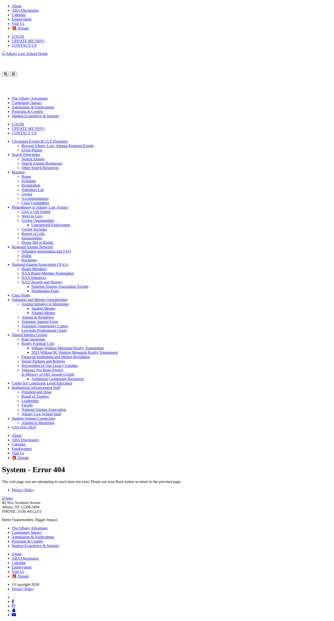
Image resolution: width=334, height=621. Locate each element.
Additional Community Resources (57, 379)
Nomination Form (45, 291)
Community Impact (27, 103)
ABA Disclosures (25, 10)
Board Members (34, 269)
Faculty (27, 405)
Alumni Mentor (43, 313)
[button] (13, 74)
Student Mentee (43, 308)
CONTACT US (24, 45)
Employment (22, 19)
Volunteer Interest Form (40, 322)
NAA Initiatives (34, 278)
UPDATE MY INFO (28, 41)
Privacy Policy (23, 490)
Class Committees (35, 203)
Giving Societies (34, 229)
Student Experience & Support (35, 116)
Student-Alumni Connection (33, 418)
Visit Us (18, 23)
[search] (5, 74)
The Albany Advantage (30, 98)
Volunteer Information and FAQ (46, 251)
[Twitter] (13, 597)
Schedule (29, 181)
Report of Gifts (33, 234)
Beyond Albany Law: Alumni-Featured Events (58, 146)
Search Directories (26, 154)
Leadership (30, 401)
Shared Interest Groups (29, 335)
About (17, 6)
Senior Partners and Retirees (43, 361)
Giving (27, 194)
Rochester (29, 260)
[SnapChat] (14, 610)
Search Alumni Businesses (42, 163)
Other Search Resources (40, 168)
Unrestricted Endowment (50, 225)
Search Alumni (33, 159)
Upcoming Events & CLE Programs (40, 141)
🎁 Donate (20, 28)
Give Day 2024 (24, 427)
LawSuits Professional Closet (44, 330)
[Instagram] (13, 606)
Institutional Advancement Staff (36, 387)
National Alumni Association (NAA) (40, 264)
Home (26, 176)
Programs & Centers (27, 111)
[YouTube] (14, 615)
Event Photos (32, 150)
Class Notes (21, 295)
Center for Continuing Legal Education (42, 383)
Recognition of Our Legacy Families (50, 366)
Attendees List (33, 190)
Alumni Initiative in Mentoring (45, 304)
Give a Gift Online (36, 212)
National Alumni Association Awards (60, 286)
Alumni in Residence (38, 317)
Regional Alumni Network (32, 247)
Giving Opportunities (38, 220)
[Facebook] (13, 602)
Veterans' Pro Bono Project (48, 372)
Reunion (18, 172)
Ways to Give (32, 216)
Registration (31, 185)
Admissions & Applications (33, 107)
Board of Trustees (35, 396)
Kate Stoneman (33, 339)
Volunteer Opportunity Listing (45, 326)
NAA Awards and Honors (42, 282)
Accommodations (35, 198)
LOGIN (18, 36)
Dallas (26, 256)
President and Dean (37, 392)
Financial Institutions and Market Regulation (56, 357)
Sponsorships (32, 238)
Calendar (19, 15)
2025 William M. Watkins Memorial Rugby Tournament (74, 352)
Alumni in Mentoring (38, 423)
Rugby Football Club (38, 344)
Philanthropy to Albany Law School (39, 207)
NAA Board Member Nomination (48, 273)
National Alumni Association (44, 409)
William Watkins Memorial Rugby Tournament (67, 348)
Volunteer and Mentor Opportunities (39, 300)
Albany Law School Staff (41, 414)
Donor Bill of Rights (37, 242)
